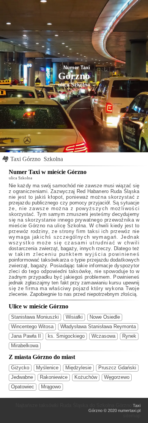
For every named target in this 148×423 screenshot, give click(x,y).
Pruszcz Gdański (117, 367)
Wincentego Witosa (32, 326)
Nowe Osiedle (105, 317)
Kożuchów (85, 377)
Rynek (129, 336)
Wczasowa (103, 336)
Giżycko (20, 367)
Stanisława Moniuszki (35, 317)
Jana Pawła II (26, 336)
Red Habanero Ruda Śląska (108, 191)
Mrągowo (51, 386)
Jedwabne (22, 377)
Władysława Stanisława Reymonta (98, 326)
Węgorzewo (116, 377)
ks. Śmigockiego (66, 336)
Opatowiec (22, 386)
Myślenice (47, 367)
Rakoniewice (54, 377)
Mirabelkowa (24, 345)
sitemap (131, 415)
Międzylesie (78, 367)
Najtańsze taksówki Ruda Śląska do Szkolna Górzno (74, 405)
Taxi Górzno (25, 159)
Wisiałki (74, 317)
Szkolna (53, 159)
